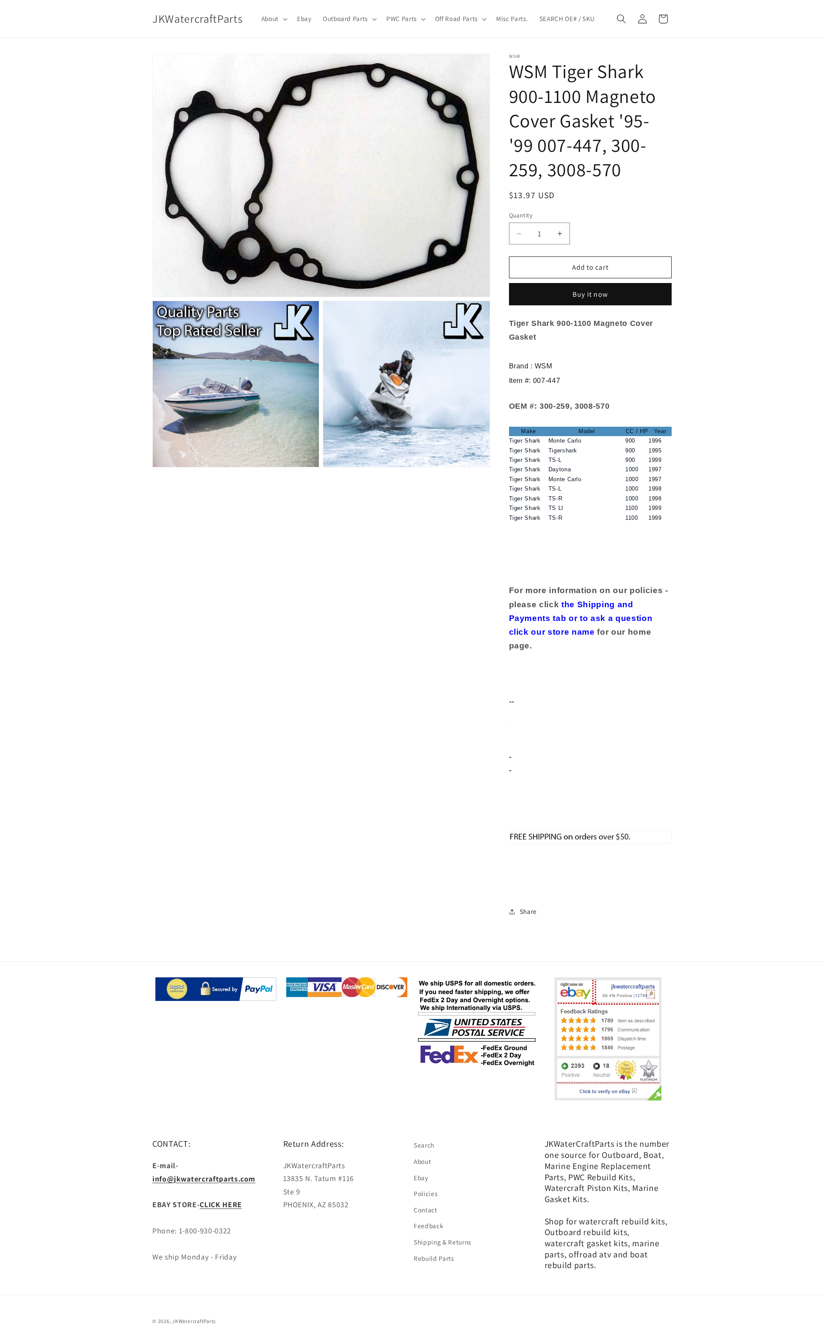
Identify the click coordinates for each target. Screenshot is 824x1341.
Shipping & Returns (442, 1242)
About (422, 1161)
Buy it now (590, 294)
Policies (425, 1193)
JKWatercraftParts (194, 1321)
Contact (425, 1209)
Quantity (521, 215)
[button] (273, 19)
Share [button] (528, 911)
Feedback (428, 1225)
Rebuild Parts (434, 1258)
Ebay (421, 1177)
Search (424, 1145)
